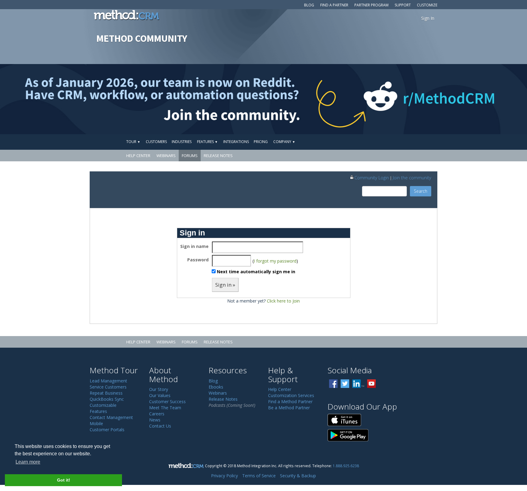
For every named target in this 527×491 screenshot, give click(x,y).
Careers (156, 414)
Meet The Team (165, 407)
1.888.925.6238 (346, 465)
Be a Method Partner (289, 407)
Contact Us (160, 426)
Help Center (138, 155)
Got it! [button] (63, 480)
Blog (309, 5)
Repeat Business (106, 393)
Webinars (166, 155)
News (154, 420)
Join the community (412, 177)
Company (284, 141)
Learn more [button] (28, 461)
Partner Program (371, 5)
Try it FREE (409, 141)
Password (198, 260)
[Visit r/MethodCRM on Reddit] (469, 99)
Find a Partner (334, 5)
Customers (156, 141)
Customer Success (167, 401)
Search (420, 191)
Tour (133, 141)
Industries (182, 141)
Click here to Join (283, 301)
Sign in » (225, 284)
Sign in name (194, 246)
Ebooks (216, 387)
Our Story (158, 389)
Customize (427, 5)
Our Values (159, 395)
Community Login (371, 177)
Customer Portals (107, 429)
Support (403, 5)
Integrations (236, 141)
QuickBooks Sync (107, 399)
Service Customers (108, 387)
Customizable (103, 405)
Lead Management (108, 381)
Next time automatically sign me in (256, 271)
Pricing (261, 141)
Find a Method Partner (290, 401)
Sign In (427, 18)
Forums (190, 155)
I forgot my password (275, 261)
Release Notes (218, 155)
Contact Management (111, 417)
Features (207, 141)
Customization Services (291, 395)
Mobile (96, 423)
